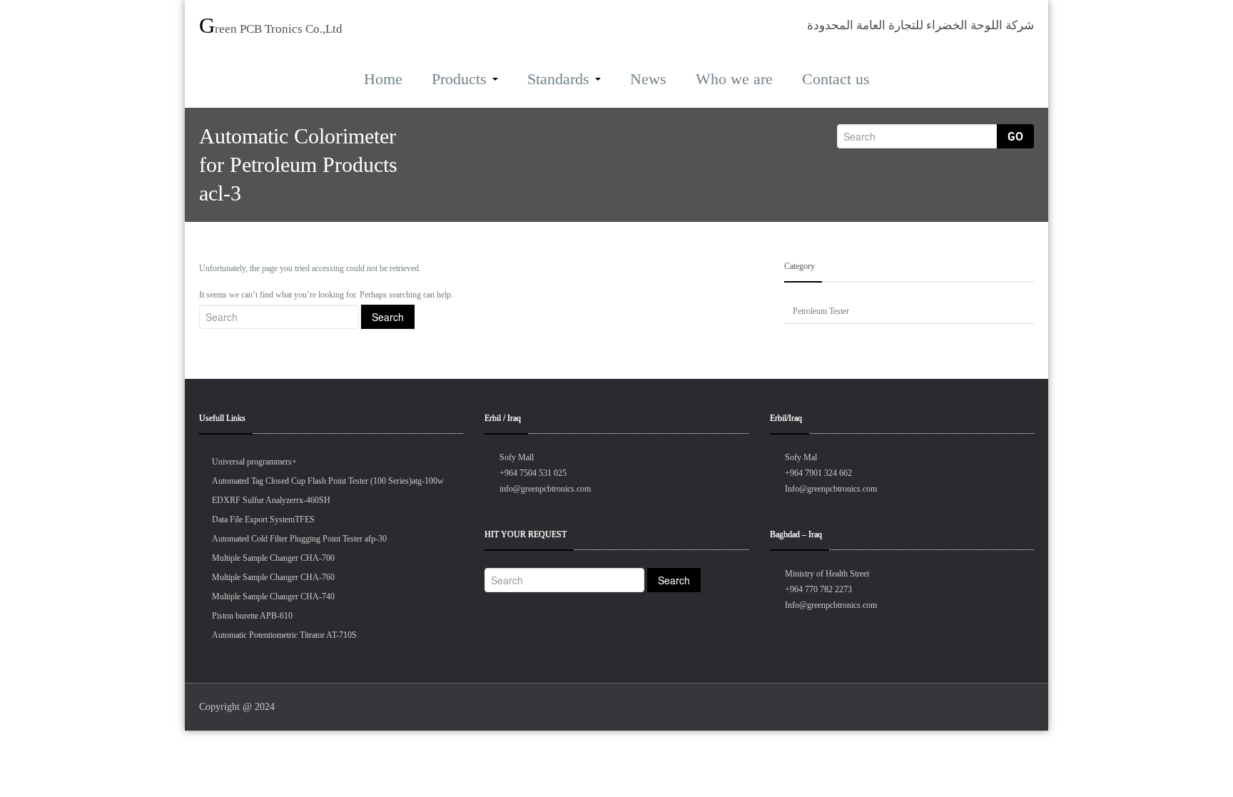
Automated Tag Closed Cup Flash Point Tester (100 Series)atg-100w (328, 481)
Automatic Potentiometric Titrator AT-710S (284, 635)
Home (383, 79)
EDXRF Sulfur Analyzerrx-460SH (271, 500)
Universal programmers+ (254, 462)
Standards (558, 79)
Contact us (836, 79)
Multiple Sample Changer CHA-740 (273, 596)
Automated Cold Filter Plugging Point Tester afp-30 (299, 539)
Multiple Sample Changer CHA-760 (273, 577)
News (648, 79)
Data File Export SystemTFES (263, 519)
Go (1015, 136)
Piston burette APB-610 (252, 616)
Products (459, 79)
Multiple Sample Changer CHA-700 (273, 558)
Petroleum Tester (821, 311)
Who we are (734, 79)
